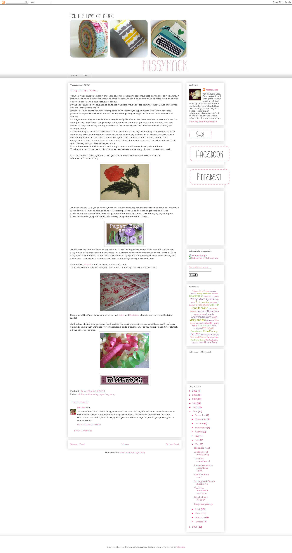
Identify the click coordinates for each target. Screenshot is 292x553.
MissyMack (212, 89)
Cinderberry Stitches (211, 296)
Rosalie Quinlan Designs (210, 334)
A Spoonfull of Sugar (200, 291)
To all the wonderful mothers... (201, 490)
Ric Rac (194, 334)
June (197, 440)
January (199, 521)
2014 (195, 391)
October (199, 423)
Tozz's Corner (197, 342)
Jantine (81, 407)
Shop (85, 75)
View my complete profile (203, 121)
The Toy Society (212, 340)
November (201, 419)
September (201, 427)
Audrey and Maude (204, 294)
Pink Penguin (204, 325)
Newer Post (77, 444)
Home (125, 444)
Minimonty (210, 320)
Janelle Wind (199, 308)
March (199, 513)
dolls (81, 394)
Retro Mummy (210, 331)
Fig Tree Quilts (201, 305)
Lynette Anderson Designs (202, 315)
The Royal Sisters (198, 340)
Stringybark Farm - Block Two (204, 482)
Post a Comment (83, 430)
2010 (195, 407)
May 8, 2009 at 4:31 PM (89, 424)
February (200, 517)
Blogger (181, 547)
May (197, 444)
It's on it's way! (202, 448)
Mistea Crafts (201, 323)
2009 (195, 411)
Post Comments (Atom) (132, 452)
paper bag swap (107, 394)
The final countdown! (202, 459)
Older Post (172, 444)
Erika (121, 315)
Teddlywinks (212, 337)
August (199, 431)
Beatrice (215, 294)
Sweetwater (196, 331)
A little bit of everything (201, 453)
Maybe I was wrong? (201, 498)
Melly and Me (197, 319)
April (198, 509)
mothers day (91, 394)
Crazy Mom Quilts (202, 299)
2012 (194, 399)
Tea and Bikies (198, 337)
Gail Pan (214, 304)
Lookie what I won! (201, 475)
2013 (194, 395)
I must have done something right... (203, 468)
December (200, 415)
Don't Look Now (202, 302)
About (74, 75)
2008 (195, 527)
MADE (214, 317)
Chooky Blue (196, 296)
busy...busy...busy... (203, 504)
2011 (194, 403)
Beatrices (134, 315)
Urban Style (210, 342)
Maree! (88, 264)
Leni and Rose (205, 311)
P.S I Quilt (208, 328)
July (197, 436)
